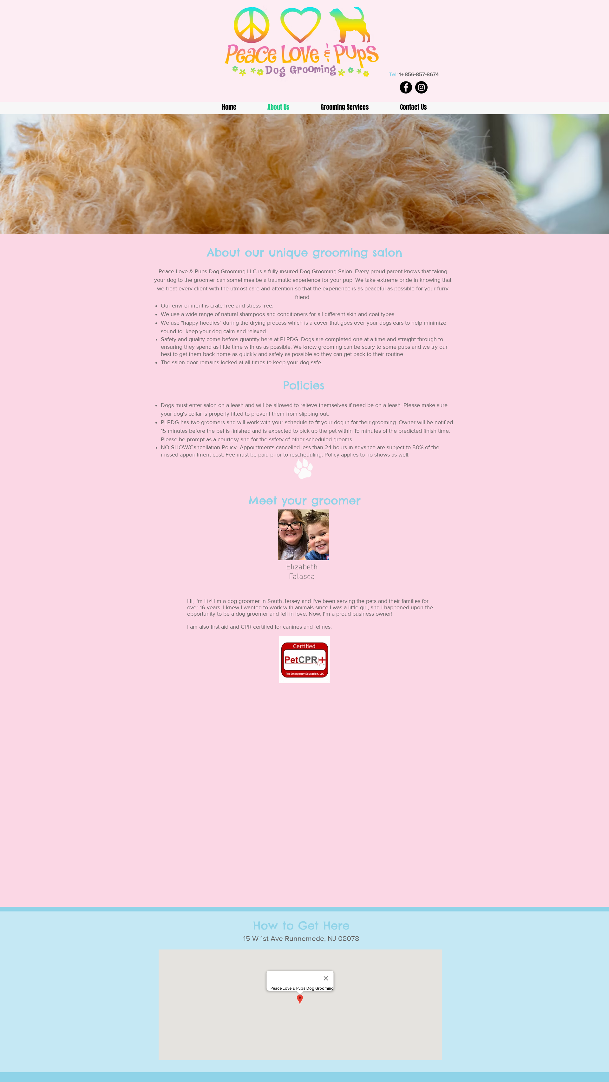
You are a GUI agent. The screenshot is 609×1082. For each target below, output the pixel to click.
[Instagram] (421, 87)
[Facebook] (406, 87)
